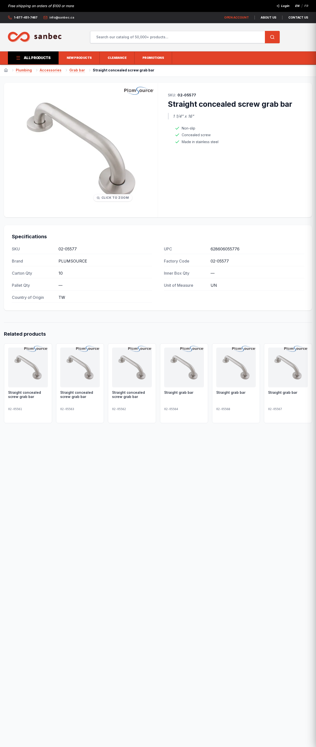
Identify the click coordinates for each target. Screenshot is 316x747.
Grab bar (77, 70)
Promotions (153, 58)
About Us (268, 17)
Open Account (236, 17)
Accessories (50, 70)
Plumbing (24, 70)
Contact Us (298, 17)
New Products (79, 58)
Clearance (117, 58)
